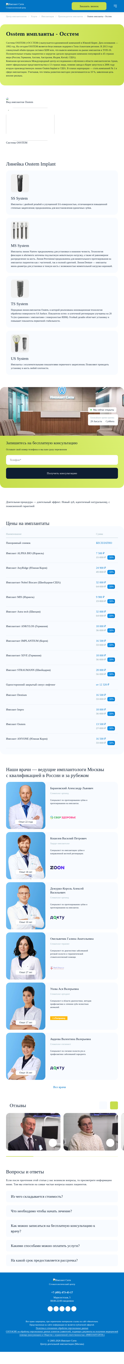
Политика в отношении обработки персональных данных (62, 1328)
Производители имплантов (70, 16)
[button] (103, 1105)
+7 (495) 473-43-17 (62, 1292)
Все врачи (59, 1087)
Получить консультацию (62, 473)
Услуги (34, 16)
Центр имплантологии (16, 16)
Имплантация (47, 16)
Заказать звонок (89, 6)
